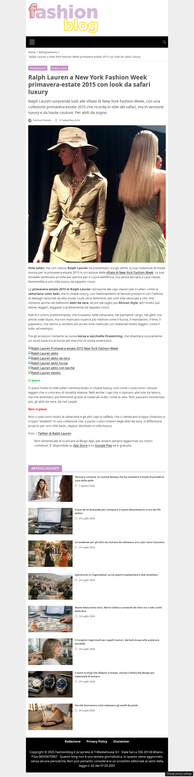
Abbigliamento (37, 68)
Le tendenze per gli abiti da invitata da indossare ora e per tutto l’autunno (119, 542)
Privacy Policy (97, 741)
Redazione (73, 741)
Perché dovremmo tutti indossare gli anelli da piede (106, 705)
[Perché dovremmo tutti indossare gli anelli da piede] (50, 717)
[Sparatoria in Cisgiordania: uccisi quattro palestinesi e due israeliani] (50, 586)
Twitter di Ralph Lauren (54, 433)
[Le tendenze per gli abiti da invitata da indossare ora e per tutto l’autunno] (50, 553)
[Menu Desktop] (32, 42)
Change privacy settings (179, 773)
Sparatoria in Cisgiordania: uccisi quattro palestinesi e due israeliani (116, 574)
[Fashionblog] (63, 18)
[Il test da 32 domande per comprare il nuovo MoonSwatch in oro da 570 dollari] (50, 521)
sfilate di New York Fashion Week (129, 272)
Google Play (103, 445)
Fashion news (59, 68)
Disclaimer (121, 741)
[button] (164, 42)
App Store (80, 445)
